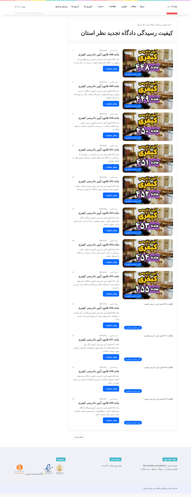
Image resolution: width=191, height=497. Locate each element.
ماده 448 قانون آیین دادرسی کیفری (98, 54)
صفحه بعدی (79, 437)
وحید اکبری (113, 50)
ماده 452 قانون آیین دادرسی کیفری (98, 181)
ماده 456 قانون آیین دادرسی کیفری (98, 307)
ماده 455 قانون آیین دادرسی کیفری (98, 276)
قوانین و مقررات (171, 469)
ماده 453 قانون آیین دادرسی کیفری (98, 212)
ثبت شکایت (144, 469)
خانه (170, 25)
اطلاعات (112, 6)
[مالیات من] (172, 6)
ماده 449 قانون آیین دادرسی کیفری (98, 86)
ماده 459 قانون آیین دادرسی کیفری (98, 402)
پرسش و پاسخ (62, 6)
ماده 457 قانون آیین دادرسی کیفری (98, 339)
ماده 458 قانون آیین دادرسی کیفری (98, 371)
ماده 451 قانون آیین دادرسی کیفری (98, 149)
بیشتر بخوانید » (111, 69)
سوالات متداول (157, 469)
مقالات (133, 6)
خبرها (142, 6)
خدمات (100, 6)
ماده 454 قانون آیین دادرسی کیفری (98, 244)
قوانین (124, 6)
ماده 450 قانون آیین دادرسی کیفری (98, 117)
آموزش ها (88, 6)
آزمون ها (75, 6)
